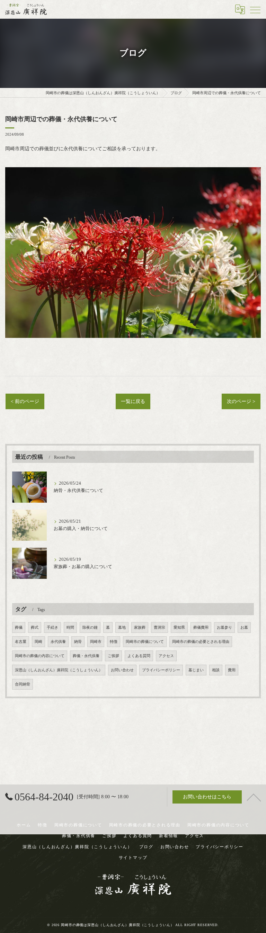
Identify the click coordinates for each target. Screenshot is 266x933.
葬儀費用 (201, 627)
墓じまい (196, 670)
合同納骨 (22, 684)
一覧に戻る (133, 401)
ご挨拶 (113, 656)
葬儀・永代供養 (86, 656)
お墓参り (224, 627)
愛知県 (179, 627)
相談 (216, 670)
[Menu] (255, 9)
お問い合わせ (122, 670)
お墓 (244, 627)
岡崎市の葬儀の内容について (39, 656)
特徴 (113, 642)
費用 (232, 670)
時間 (70, 627)
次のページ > (241, 401)
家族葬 (139, 627)
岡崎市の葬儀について (145, 642)
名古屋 (20, 642)
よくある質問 (138, 656)
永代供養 (58, 642)
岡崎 (38, 642)
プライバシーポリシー (161, 670)
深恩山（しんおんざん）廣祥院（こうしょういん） (59, 670)
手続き (52, 627)
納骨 (78, 642)
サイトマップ (133, 857)
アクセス (166, 656)
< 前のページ (25, 401)
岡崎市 (95, 642)
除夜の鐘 (90, 627)
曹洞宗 (159, 627)
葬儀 (19, 627)
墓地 (122, 627)
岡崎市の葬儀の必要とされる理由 (200, 642)
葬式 (34, 627)
